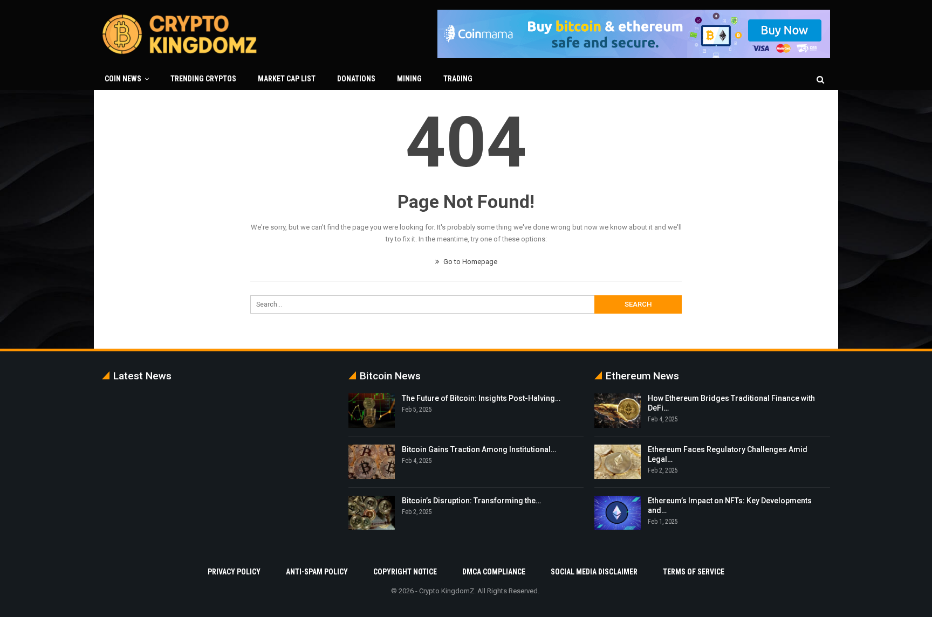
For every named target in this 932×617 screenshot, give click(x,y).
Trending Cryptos (203, 78)
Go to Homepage (469, 262)
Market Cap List (287, 78)
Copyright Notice (405, 571)
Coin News (123, 78)
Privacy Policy (234, 571)
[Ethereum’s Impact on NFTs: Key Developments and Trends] (617, 513)
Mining (409, 78)
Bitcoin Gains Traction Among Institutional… (479, 449)
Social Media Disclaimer (594, 571)
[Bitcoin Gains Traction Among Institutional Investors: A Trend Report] (371, 462)
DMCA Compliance (493, 571)
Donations (356, 78)
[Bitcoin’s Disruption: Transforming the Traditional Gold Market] (371, 513)
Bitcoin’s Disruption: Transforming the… (471, 500)
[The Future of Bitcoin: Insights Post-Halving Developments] (371, 410)
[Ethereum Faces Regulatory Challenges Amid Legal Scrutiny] (617, 462)
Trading (457, 78)
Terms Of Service (693, 571)
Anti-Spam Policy (317, 571)
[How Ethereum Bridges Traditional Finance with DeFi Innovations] (617, 410)
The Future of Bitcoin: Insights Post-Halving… (481, 398)
